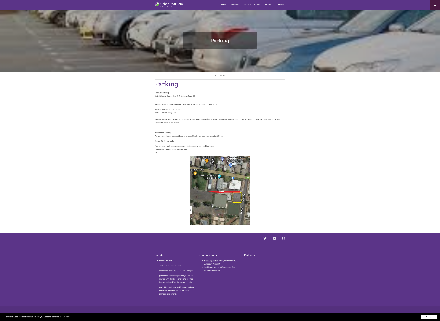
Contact (281, 5)
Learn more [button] (65, 317)
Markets (235, 5)
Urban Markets (171, 4)
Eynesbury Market (211, 261)
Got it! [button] (428, 317)
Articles (268, 5)
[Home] (157, 4)
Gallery (258, 5)
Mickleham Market (211, 267)
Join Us (247, 5)
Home (223, 5)
